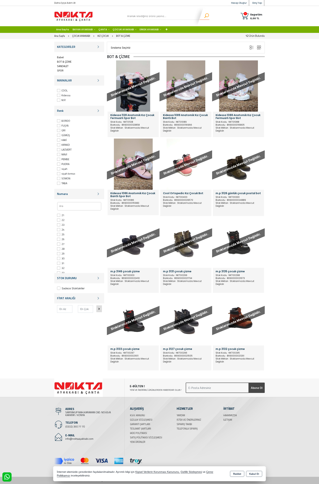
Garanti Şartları (140, 424)
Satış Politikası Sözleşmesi (146, 437)
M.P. (63, 100)
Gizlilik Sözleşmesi (141, 420)
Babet (60, 57)
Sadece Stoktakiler (73, 288)
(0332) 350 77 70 (75, 426)
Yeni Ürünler (137, 442)
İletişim (227, 420)
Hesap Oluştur (239, 2)
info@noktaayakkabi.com (79, 439)
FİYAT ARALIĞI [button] (66, 298)
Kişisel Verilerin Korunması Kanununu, (157, 472)
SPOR (60, 70)
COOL (64, 90)
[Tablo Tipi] (251, 47)
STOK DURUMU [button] (67, 278)
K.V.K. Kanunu (137, 415)
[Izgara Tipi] (259, 47)
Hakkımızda (230, 415)
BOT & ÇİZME (64, 62)
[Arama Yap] (204, 16)
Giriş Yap (257, 2)
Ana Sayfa (62, 29)
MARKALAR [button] (64, 80)
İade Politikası (138, 433)
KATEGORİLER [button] (66, 47)
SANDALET (62, 66)
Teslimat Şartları (140, 428)
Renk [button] (60, 110)
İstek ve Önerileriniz (189, 420)
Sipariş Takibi (184, 424)
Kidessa (65, 95)
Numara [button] (62, 194)
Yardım (181, 415)
